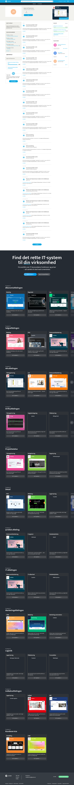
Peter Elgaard (60, 52)
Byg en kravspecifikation (44, 274)
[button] (61, 48)
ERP (50, 695)
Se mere (24, 31)
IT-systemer (40, 3)
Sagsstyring (52, 453)
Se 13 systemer (58, 315)
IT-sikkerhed (31, 574)
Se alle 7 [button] (8, 50)
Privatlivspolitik (54, 783)
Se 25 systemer (15, 758)
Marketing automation (55, 615)
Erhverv (17, 777)
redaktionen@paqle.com (31, 777)
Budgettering (31, 453)
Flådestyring (52, 413)
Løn (50, 292)
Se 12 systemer (15, 315)
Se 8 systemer (58, 557)
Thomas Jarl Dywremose (62, 44)
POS (29, 332)
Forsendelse (52, 655)
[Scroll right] (72, 304)
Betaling (8, 292)
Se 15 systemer (36, 355)
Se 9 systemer (58, 637)
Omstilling (9, 736)
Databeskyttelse (53, 534)
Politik (17, 779)
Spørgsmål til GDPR (66, 783)
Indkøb (30, 695)
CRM (7, 615)
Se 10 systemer (36, 597)
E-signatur (30, 534)
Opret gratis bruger (63, 776)
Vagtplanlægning (32, 413)
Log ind (65, 1)
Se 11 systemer (15, 637)
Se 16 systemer (58, 355)
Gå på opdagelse (30, 274)
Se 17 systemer (15, 395)
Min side (34, 3)
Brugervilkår (60, 783)
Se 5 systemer (36, 557)
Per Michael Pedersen (61, 60)
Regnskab (30, 292)
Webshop (30, 494)
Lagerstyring (52, 494)
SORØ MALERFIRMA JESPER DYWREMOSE (13, 68)
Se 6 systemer (36, 476)
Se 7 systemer (36, 436)
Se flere (37, 244)
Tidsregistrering (10, 373)
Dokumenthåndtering (55, 332)
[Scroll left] (2, 304)
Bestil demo (13, 81)
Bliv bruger (60, 1)
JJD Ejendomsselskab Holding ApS (13, 63)
